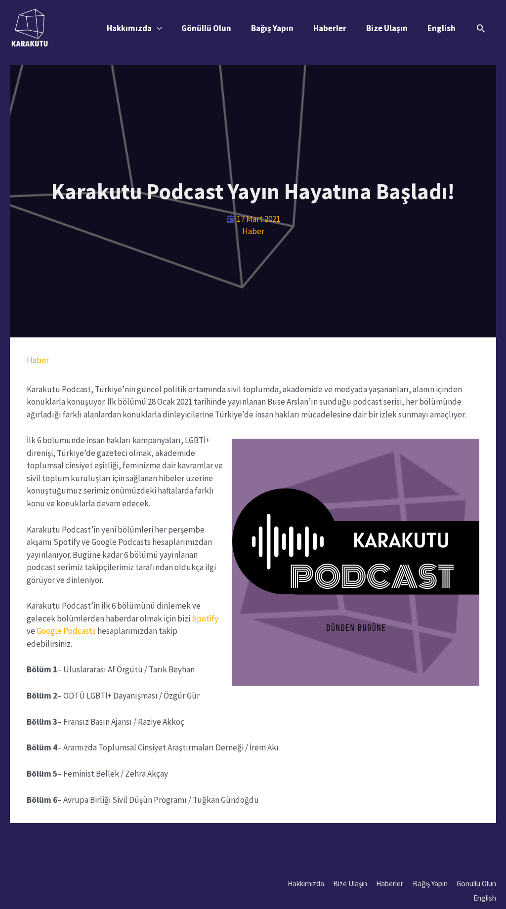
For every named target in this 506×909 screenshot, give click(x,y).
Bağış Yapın (272, 28)
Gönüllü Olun (206, 28)
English (441, 28)
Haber (253, 231)
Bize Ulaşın (387, 28)
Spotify (205, 618)
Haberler (329, 28)
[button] (480, 28)
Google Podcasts (67, 630)
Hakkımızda (129, 28)
